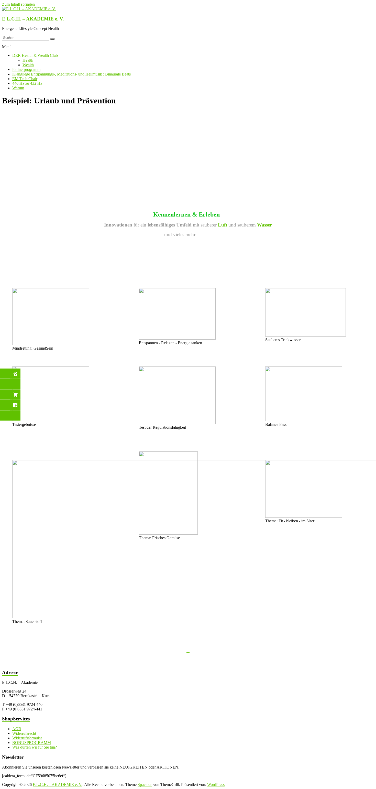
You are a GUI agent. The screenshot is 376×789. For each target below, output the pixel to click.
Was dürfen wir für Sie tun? (34, 747)
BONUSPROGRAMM (31, 742)
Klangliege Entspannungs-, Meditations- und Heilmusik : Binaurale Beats (71, 74)
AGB (16, 729)
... (188, 651)
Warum (18, 88)
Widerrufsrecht (24, 733)
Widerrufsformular (27, 738)
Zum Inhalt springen (18, 4)
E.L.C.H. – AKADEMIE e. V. (33, 18)
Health (28, 60)
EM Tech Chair (24, 79)
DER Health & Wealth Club (35, 55)
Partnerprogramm (26, 69)
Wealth (28, 65)
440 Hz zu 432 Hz (27, 83)
